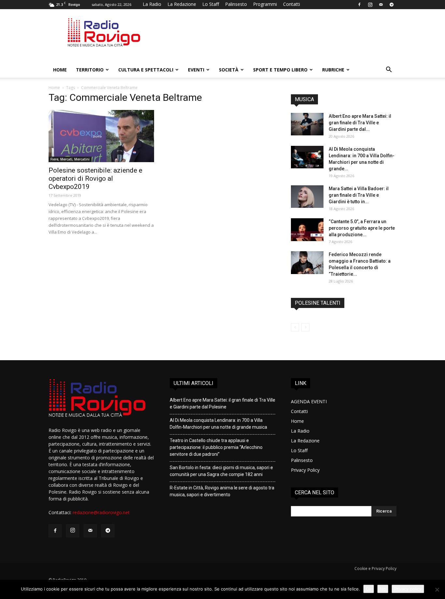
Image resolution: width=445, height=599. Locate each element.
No (383, 588)
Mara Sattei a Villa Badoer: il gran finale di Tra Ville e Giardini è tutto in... (359, 195)
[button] (388, 70)
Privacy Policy (305, 470)
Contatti (291, 4)
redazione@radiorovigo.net (101, 512)
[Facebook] (359, 4)
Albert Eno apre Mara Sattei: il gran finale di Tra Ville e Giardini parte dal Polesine (222, 403)
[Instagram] (370, 4)
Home (60, 70)
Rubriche (333, 70)
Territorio (90, 70)
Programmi (265, 4)
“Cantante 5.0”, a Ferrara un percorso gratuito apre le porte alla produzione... (362, 228)
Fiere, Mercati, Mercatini (70, 159)
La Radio (152, 4)
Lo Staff (210, 4)
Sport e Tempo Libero (280, 70)
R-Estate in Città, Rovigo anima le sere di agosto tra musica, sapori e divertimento (222, 491)
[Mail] (381, 4)
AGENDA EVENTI (309, 401)
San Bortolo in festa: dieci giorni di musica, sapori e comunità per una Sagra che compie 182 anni (221, 471)
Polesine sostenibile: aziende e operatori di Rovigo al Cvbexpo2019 (95, 178)
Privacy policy (408, 588)
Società (228, 70)
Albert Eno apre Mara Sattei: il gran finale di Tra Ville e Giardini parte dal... (360, 123)
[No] (437, 589)
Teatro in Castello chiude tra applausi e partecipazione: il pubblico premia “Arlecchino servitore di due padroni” (216, 447)
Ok (368, 588)
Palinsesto (236, 4)
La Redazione (181, 4)
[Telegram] (391, 4)
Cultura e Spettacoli (145, 70)
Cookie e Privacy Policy (375, 568)
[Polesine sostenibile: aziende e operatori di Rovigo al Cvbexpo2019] (101, 136)
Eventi (196, 70)
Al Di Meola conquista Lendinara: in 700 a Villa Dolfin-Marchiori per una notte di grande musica (218, 424)
